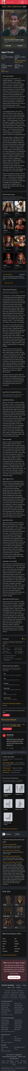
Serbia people (4, 1007)
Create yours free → (9, 283)
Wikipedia (8, 834)
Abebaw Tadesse (7, 770)
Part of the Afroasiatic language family (20, 61)
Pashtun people (5, 1022)
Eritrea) (3, 58)
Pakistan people (5, 1009)
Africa (9, 987)
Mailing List (13, 1063)
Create (3, 1061)
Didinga (16, 951)
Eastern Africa (17, 6)
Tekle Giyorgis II (7, 768)
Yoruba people (18, 1027)
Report (23, 748)
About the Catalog (6, 1051)
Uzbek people (17, 1024)
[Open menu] (25, 2)
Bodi (4, 948)
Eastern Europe (5, 997)
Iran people (4, 1012)
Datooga (5, 951)
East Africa (13, 990)
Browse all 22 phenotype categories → (12, 703)
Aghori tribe (4, 1025)
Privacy (14, 1064)
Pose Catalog (10, 1061)
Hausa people (4, 1029)
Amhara (5, 941)
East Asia (22, 992)
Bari (4, 946)
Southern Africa (7, 992)
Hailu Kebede (6, 772)
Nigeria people (18, 1012)
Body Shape (17, 1040)
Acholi (4, 938)
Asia (13, 987)
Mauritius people (5, 1005)
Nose (2, 1040)
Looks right (8, 45)
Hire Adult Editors (14, 1058)
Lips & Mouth (17, 1038)
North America (22, 997)
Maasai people (5, 1020)
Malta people (17, 1003)
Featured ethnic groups (7, 1018)
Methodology (4, 1047)
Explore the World (8, 985)
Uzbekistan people (19, 1009)
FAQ (2, 1049)
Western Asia (5, 996)
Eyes (15, 1036)
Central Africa (20, 990)
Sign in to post (7, 729)
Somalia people (18, 1011)
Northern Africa (15, 992)
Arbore (4, 943)
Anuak (16, 941)
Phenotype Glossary (19, 1047)
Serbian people (5, 1024)
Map (18, 834)
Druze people (17, 1025)
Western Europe (22, 996)
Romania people (18, 1005)
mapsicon (13, 1070)
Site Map (19, 1063)
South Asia (6, 994)
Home (4, 6)
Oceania (18, 987)
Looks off (20, 45)
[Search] (19, 2)
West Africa (7, 990)
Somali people (18, 1020)
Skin (2, 1036)
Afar (15, 938)
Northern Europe (13, 996)
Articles (17, 1061)
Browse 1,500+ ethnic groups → (8, 1031)
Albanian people (18, 1022)
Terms (25, 1063)
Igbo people (17, 1029)
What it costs (5, 1063)
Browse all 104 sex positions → (10, 829)
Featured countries (6, 1001)
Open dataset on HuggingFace (14, 1054)
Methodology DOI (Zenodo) (9, 1056)
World (9, 6)
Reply (12, 748)
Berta (15, 946)
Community (23, 1061)
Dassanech (17, 948)
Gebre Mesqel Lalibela (8, 762)
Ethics (16, 1049)
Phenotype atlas (5, 1034)
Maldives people (5, 1003)
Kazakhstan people (6, 1011)
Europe (24, 985)
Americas (18, 985)
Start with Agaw (14, 977)
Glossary (5, 705)
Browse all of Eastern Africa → (10, 955)
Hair (2, 1038)
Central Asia (21, 994)
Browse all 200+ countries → (7, 1014)
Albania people (18, 1007)
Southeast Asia (13, 994)
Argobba (16, 943)
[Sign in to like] (7, 748)
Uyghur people (4, 1027)
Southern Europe (14, 997)
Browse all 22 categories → (7, 1042)
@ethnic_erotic (22, 1056)
